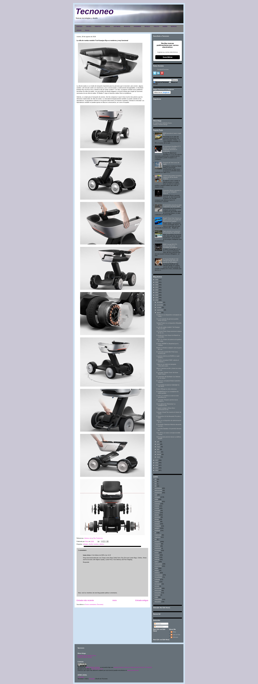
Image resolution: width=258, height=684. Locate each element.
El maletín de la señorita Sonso (87, 655)
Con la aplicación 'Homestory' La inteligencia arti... (165, 404)
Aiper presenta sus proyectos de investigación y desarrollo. (171, 232)
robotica (101, 544)
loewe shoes (87, 555)
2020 (156, 295)
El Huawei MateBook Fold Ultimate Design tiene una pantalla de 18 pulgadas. (170, 260)
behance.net (88, 538)
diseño (91, 544)
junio (158, 444)
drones (157, 519)
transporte (158, 593)
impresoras (158, 535)
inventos (96, 544)
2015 (156, 465)
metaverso (158, 548)
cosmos (157, 512)
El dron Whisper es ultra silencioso (166, 389)
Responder (86, 562)
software (157, 579)
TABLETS (156, 26)
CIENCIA (107, 26)
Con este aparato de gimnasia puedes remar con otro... (167, 319)
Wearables (158, 602)
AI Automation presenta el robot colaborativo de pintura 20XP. (172, 205)
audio (156, 499)
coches (157, 508)
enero (158, 457)
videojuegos (158, 599)
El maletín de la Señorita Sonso (162, 123)
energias (157, 524)
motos (156, 552)
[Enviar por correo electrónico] (102, 541)
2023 (156, 287)
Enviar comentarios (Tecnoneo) (94, 604)
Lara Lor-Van (176, 634)
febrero (159, 454)
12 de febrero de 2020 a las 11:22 (101, 555)
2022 (156, 290)
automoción (158, 501)
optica (156, 561)
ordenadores (158, 564)
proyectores (158, 566)
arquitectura (158, 492)
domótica (157, 517)
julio (158, 441)
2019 (156, 297)
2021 (156, 292)
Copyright (92, 678)
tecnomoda (158, 588)
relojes (157, 570)
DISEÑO (165, 26)
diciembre (160, 302)
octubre (159, 307)
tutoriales (157, 595)
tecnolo (157, 586)
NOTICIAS (174, 26)
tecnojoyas (158, 584)
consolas (157, 510)
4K (155, 479)
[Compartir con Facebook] (108, 541)
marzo (159, 452)
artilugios (85, 544)
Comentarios (159, 626)
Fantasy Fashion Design (160, 124)
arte (156, 495)
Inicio (114, 600)
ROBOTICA (98, 26)
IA (155, 533)
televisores (158, 590)
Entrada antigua (141, 600)
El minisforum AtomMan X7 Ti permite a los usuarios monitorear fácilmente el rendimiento (172, 149)
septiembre (160, 310)
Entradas (158, 623)
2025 (156, 282)
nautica (157, 557)
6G (156, 484)
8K (155, 486)
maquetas (158, 544)
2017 (156, 460)
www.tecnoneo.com (97, 669)
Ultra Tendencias (98, 538)
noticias (157, 559)
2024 (156, 285)
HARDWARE (137, 26)
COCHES (88, 26)
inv (156, 539)
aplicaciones (158, 490)
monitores (158, 550)
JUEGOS (78, 30)
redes (156, 568)
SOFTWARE (117, 26)
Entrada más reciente (85, 600)
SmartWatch (158, 577)
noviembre (160, 305)
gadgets (157, 528)
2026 (156, 279)
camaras (157, 504)
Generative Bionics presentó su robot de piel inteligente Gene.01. (172, 192)
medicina (157, 546)
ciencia (157, 506)
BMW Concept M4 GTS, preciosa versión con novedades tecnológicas (170, 246)
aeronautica (158, 488)
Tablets (157, 581)
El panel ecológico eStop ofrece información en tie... (165, 408)
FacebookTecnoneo (163, 69)
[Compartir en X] (106, 541)
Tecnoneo (95, 11)
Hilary (174, 632)
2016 (156, 463)
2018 (156, 300)
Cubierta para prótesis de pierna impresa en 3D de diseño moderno (172, 177)
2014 (156, 468)
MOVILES (147, 26)
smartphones (158, 575)
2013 (156, 470)
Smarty (87, 30)
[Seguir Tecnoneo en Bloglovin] (162, 93)
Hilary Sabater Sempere (93, 667)
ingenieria (157, 537)
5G (156, 481)
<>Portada (81, 677)
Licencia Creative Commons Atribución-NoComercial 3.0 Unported (132, 667)
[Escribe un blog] (104, 541)
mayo (158, 447)
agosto (159, 312)
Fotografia (158, 526)
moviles (157, 555)
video (156, 597)
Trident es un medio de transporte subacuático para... (166, 365)
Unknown (175, 637)
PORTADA (79, 26)
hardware (157, 530)
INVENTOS (127, 26)
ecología (157, 521)
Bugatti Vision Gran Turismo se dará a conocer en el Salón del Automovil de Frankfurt (172, 219)
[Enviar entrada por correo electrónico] (98, 541)
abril (158, 449)
